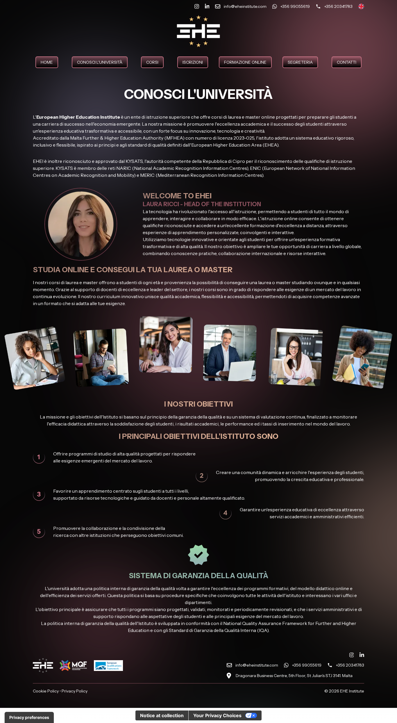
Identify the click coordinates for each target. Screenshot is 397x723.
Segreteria (300, 62)
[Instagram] (196, 6)
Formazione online (245, 62)
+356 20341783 (350, 665)
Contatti (346, 62)
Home (47, 62)
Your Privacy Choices (217, 715)
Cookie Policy (46, 691)
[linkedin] (207, 6)
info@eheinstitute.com (256, 665)
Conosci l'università (99, 62)
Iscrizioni (193, 62)
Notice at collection (162, 715)
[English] (361, 6)
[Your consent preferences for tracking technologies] (29, 717)
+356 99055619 (306, 665)
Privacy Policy (74, 691)
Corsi (152, 62)
